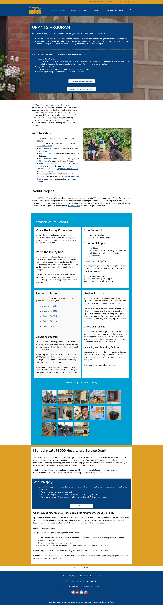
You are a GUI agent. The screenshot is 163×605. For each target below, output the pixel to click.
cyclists (98, 586)
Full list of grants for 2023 (46, 321)
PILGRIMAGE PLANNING (78, 10)
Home (64, 576)
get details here (74, 206)
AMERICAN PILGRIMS (58, 10)
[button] (130, 10)
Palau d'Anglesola (46, 153)
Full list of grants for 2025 (46, 311)
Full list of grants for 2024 (46, 316)
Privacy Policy (95, 576)
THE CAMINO (95, 10)
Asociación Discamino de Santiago (53, 148)
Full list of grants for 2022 (46, 326)
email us (112, 365)
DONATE (109, 2)
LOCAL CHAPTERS (110, 10)
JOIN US (118, 2)
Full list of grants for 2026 (46, 306)
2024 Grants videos (44, 146)
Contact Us (73, 576)
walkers (88, 586)
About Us (84, 576)
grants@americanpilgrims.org (103, 266)
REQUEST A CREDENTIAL (96, 2)
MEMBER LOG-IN (129, 2)
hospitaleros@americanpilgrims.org (50, 558)
